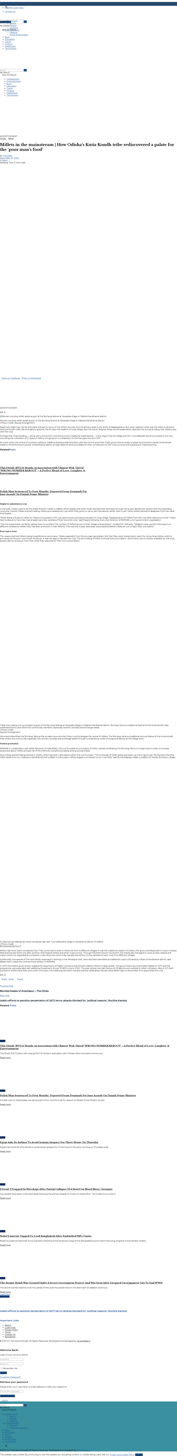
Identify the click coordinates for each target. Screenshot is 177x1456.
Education (10, 39)
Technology (10, 48)
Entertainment (12, 30)
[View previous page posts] (0, 499)
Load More (5, 1294)
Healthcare (10, 46)
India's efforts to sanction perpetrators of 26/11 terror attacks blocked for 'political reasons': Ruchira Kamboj (63, 1311)
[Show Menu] (0, 53)
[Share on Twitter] (42, 378)
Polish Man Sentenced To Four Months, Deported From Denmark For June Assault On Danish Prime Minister (43, 493)
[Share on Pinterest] (2, 380)
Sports (13, 23)
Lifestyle (13, 32)
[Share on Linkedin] (0, 380)
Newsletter (10, 1337)
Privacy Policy (11, 1330)
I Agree (139, 1455)
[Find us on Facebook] (1, 7)
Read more (5, 1058)
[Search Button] (25, 21)
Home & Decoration (19, 35)
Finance (8, 44)
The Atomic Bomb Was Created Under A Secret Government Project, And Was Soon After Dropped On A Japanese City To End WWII (81, 1282)
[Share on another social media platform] (0, 383)
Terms (8, 1332)
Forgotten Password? (10, 1377)
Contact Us (10, 1334)
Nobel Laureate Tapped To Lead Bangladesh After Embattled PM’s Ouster (46, 1236)
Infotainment (11, 21)
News (11, 138)
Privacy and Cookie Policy (122, 1454)
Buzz (7, 37)
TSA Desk (7, 156)
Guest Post (10, 1327)
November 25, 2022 (9, 158)
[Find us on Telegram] (8, 7)
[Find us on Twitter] (6, 7)
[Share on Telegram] (3, 380)
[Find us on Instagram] (3, 7)
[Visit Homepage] (18, 20)
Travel (8, 42)
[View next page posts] (2, 499)
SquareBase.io (83, 1341)
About (8, 1325)
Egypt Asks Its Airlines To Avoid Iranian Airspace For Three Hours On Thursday (49, 1142)
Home (3, 138)
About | (9, 4)
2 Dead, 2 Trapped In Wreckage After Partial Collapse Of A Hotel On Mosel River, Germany (56, 1189)
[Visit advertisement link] (72, 134)
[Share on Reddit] (5, 380)
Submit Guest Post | (14, 8)
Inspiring (14, 28)
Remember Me (10, 1368)
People (13, 25)
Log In (4, 1400)
